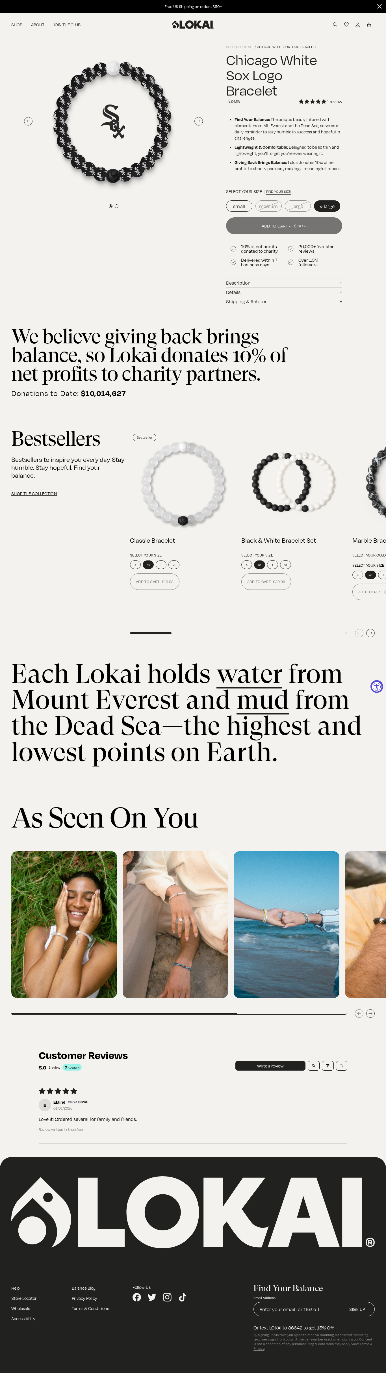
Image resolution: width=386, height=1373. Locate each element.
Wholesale (20, 1308)
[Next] (370, 633)
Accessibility (23, 1318)
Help (15, 1288)
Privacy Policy (84, 1298)
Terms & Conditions (90, 1308)
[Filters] (328, 1066)
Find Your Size (278, 191)
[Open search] (314, 1066)
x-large (327, 206)
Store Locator (23, 1298)
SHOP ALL (245, 46)
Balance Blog (84, 1288)
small (239, 206)
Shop (16, 24)
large (297, 206)
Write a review (270, 1066)
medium (268, 206)
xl (174, 564)
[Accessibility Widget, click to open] (376, 686)
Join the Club (67, 24)
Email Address (264, 1297)
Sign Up (357, 1309)
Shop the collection (34, 493)
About (37, 24)
